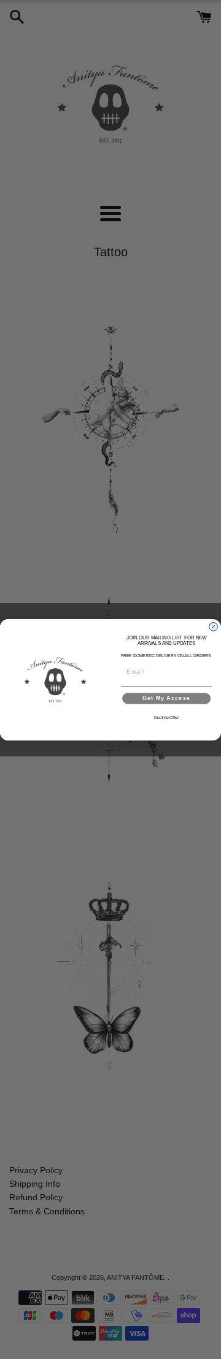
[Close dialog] (213, 626)
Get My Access (166, 698)
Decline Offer (166, 717)
